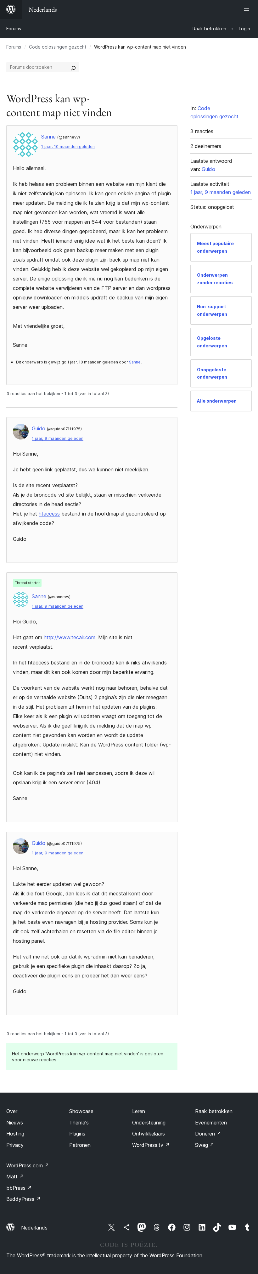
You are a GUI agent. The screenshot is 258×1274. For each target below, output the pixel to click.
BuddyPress (23, 1199)
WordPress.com (27, 1165)
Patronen (80, 1145)
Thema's (79, 1122)
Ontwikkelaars (148, 1133)
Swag (204, 1145)
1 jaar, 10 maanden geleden (68, 146)
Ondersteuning (148, 1122)
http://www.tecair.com (69, 637)
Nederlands (34, 1227)
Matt (15, 1176)
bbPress (19, 1188)
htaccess (49, 513)
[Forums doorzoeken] (73, 67)
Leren (138, 1111)
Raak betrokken (214, 1111)
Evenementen (211, 1122)
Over (11, 1111)
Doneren (208, 1133)
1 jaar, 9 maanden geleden (57, 438)
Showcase (81, 1111)
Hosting (15, 1133)
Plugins (77, 1133)
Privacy (15, 1145)
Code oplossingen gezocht (57, 47)
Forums (13, 28)
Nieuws (14, 1122)
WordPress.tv (151, 1145)
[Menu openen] (248, 9)
